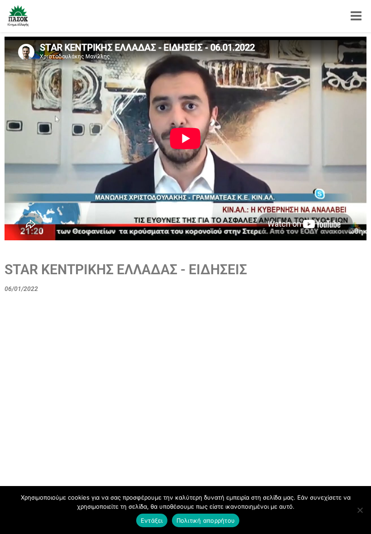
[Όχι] (359, 510)
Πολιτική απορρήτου (205, 520)
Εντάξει (152, 520)
